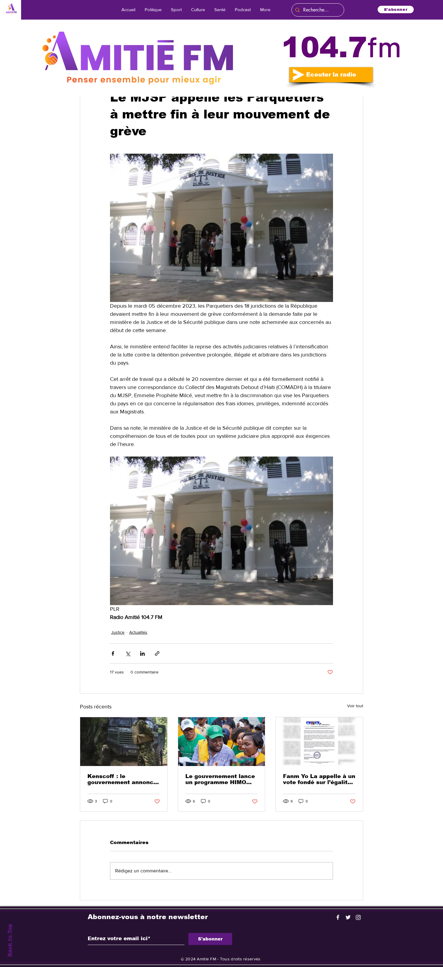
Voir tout (355, 705)
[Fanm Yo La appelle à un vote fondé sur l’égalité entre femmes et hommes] (319, 741)
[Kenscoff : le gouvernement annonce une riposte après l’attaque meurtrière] (123, 741)
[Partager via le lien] (157, 653)
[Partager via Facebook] (113, 653)
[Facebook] (338, 917)
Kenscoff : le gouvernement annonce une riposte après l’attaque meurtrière (122, 779)
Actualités (138, 632)
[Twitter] (348, 917)
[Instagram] (358, 917)
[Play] (299, 75)
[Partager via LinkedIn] (142, 653)
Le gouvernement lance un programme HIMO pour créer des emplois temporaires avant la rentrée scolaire (220, 779)
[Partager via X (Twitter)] (127, 653)
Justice (117, 632)
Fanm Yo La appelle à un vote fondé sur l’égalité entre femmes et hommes (319, 779)
